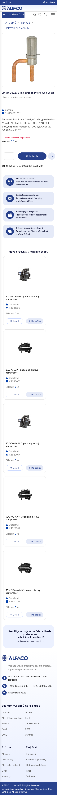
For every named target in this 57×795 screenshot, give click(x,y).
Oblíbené (30, 776)
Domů (12, 22)
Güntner (29, 734)
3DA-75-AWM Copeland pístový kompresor (22, 371)
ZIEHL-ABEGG (32, 723)
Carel (4, 729)
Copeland (6, 712)
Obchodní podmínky (12, 765)
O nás (4, 770)
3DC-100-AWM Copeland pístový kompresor (22, 518)
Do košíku (33, 156)
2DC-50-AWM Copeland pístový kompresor (22, 298)
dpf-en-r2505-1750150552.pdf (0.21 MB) (22, 165)
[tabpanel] (28, 436)
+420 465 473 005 (18, 686)
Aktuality (6, 754)
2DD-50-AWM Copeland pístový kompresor (22, 444)
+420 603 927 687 (42, 686)
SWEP (5, 734)
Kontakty (6, 776)
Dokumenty (7, 759)
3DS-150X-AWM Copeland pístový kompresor (23, 591)
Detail (16, 321)
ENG (9, 2)
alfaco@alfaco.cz (17, 692)
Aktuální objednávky (36, 759)
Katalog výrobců (11, 15)
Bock (27, 718)
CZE (3, 2)
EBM (27, 729)
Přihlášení (31, 754)
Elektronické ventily (16, 28)
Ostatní (28, 712)
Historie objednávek (36, 765)
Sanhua (25, 22)
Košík (28, 770)
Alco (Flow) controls (12, 718)
